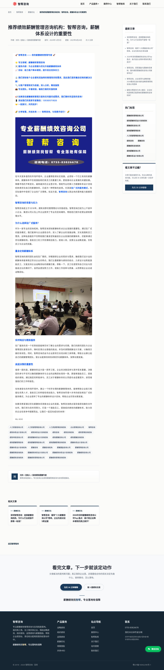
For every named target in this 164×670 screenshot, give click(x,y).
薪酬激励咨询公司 (63, 447)
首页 (82, 3)
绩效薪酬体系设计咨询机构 (38, 437)
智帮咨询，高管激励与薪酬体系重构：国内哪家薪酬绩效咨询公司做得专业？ (139, 70)
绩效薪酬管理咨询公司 (36, 442)
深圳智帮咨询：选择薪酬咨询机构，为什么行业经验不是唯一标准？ (138, 40)
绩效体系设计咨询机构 (39, 432)
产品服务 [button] (94, 3)
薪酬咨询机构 (47, 447)
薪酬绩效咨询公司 (84, 452)
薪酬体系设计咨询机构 (18, 447)
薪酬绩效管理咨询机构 (57, 457)
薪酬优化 (31, 12)
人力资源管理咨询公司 (36, 427)
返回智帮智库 (13, 543)
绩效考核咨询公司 (16, 437)
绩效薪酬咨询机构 (77, 437)
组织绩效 (61, 632)
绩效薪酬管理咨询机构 (57, 442)
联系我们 (147, 3)
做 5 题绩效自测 (93, 587)
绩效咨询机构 (69, 432)
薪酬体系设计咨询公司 (78, 442)
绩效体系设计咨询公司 (18, 432)
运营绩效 (61, 636)
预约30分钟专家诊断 (134, 632)
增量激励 (61, 646)
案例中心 (108, 3)
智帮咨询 (91, 427)
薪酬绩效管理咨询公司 (36, 457)
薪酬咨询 (34, 447)
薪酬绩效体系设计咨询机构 (62, 452)
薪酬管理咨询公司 (81, 447)
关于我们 (134, 3)
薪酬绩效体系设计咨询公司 (38, 452)
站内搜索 (95, 646)
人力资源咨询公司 (16, 427)
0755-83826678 (132, 627)
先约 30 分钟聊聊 (139, 187)
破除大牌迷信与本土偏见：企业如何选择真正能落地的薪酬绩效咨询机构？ (139, 92)
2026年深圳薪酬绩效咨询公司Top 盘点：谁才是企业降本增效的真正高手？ (139, 59)
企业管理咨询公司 (77, 427)
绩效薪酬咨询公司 (59, 437)
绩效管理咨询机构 (85, 432)
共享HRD (61, 650)
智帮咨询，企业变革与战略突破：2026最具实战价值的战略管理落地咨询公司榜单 (139, 81)
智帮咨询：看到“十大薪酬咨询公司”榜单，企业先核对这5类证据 (140, 49)
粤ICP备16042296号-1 (142, 665)
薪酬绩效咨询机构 (16, 457)
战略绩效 (61, 627)
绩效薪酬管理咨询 (16, 442)
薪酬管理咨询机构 (16, 452)
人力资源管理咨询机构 (57, 427)
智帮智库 (121, 3)
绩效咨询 (55, 432)
